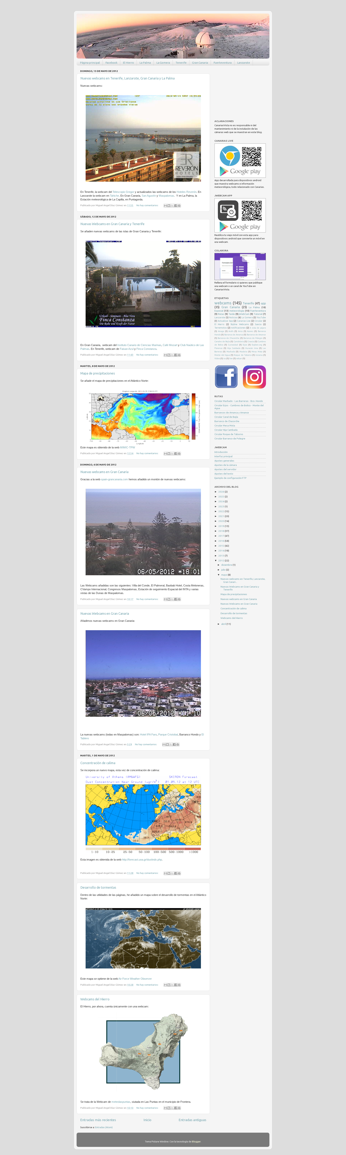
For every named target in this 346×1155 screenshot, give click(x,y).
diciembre (227, 564)
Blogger (196, 1141)
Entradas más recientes (98, 1120)
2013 (221, 555)
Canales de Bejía (222, 341)
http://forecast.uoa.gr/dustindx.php (142, 859)
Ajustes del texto (223, 473)
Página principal (90, 62)
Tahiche (114, 195)
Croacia (250, 341)
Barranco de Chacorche (228, 338)
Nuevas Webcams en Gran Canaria (104, 613)
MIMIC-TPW (127, 447)
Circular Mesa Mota (224, 425)
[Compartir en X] (172, 205)
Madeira (243, 352)
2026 (221, 491)
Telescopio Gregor (123, 191)
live (231, 358)
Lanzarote (243, 62)
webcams (222, 303)
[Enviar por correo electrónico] (165, 205)
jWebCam (244, 313)
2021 (221, 516)
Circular (258, 321)
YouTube (261, 317)
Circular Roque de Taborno (228, 434)
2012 (221, 560)
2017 (221, 535)
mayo (224, 574)
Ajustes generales (224, 460)
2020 (221, 521)
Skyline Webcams (239, 324)
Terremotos (220, 328)
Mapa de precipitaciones (97, 373)
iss (224, 358)
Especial (218, 310)
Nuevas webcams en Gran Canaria (104, 472)
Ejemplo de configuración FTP (230, 477)
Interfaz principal (223, 456)
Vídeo (217, 358)
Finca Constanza (146, 348)
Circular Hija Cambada (226, 429)
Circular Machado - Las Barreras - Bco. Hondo (238, 401)
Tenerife (181, 62)
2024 (221, 501)
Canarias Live (243, 321)
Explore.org (257, 345)
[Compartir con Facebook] (176, 205)
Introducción (221, 452)
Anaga (221, 331)
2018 (221, 530)
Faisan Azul (127, 348)
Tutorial (258, 313)
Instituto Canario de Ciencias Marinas (139, 345)
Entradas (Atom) (104, 1127)
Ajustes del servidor (225, 469)
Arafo (231, 331)
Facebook (111, 62)
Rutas (221, 313)
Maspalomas (166, 195)
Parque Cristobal (168, 734)
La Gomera (163, 62)
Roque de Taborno (242, 355)
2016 (221, 540)
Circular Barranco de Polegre (229, 438)
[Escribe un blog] (169, 205)
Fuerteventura (223, 62)
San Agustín (149, 195)
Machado (231, 352)
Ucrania (259, 355)
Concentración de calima (97, 763)
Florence (218, 348)
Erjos (245, 345)
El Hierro (128, 62)
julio (223, 569)
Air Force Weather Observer (135, 978)
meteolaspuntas (121, 1101)
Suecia (258, 324)
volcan (239, 358)
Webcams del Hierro (95, 999)
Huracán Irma (251, 348)
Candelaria (239, 341)
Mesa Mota (257, 352)
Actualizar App (225, 321)
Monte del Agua (222, 355)
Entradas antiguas (192, 1120)
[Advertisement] (241, 90)
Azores (250, 331)
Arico (240, 331)
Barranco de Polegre (253, 338)
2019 (221, 526)
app (263, 303)
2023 (221, 506)
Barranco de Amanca (233, 335)
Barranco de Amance (256, 335)
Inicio (147, 1120)
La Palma (145, 62)
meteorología (236, 310)
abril (224, 623)
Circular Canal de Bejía (226, 416)
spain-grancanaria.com (114, 479)
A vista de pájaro (258, 328)
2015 (221, 545)
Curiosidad (233, 345)
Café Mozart (170, 345)
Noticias (233, 317)
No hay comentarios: (147, 205)
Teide (232, 313)
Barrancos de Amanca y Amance (231, 412)
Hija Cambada (233, 348)
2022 (221, 511)
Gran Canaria (200, 62)
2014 (221, 550)
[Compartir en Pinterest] (179, 205)
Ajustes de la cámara (225, 465)
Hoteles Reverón (186, 191)
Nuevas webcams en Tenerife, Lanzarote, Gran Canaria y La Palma (127, 78)
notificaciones (238, 328)
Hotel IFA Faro (148, 734)
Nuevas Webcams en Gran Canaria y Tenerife (112, 224)
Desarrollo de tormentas (98, 887)
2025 (221, 496)
